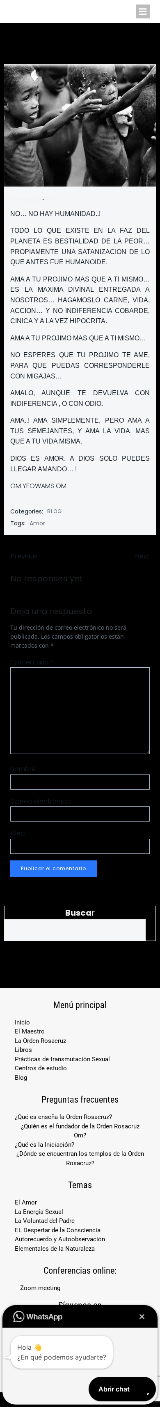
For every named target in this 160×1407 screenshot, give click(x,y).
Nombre (23, 769)
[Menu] (143, 11)
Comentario (32, 662)
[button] (142, 1316)
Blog (54, 511)
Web (17, 833)
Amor (37, 523)
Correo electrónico (40, 801)
